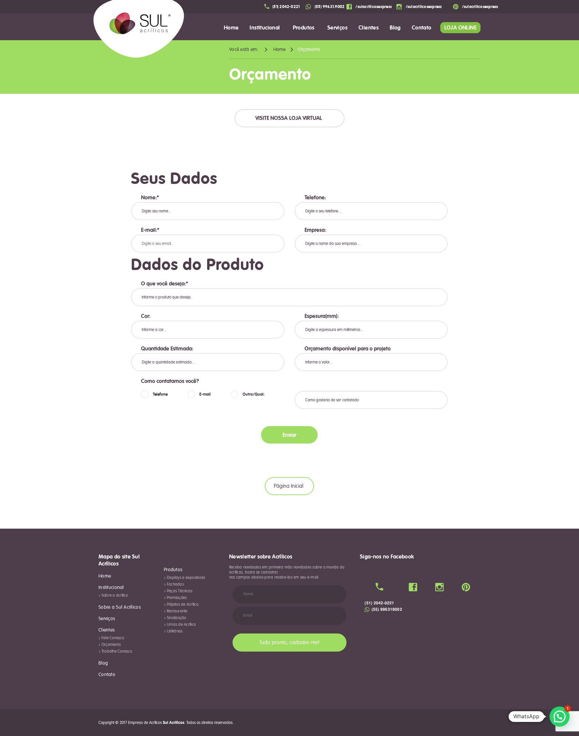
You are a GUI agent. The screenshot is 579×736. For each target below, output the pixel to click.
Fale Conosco (113, 638)
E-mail (205, 394)
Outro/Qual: (253, 394)
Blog (395, 27)
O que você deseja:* (164, 283)
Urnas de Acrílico (181, 624)
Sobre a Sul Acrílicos (120, 607)
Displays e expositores (186, 577)
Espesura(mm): (322, 316)
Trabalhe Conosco (117, 651)
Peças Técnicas (179, 591)
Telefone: (315, 197)
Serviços (337, 27)
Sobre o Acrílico (115, 595)
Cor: (145, 316)
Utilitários (175, 631)
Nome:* (150, 197)
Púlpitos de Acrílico (182, 604)
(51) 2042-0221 (286, 6)
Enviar (289, 435)
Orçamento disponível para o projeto (348, 348)
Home (231, 27)
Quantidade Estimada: (167, 348)
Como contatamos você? (170, 381)
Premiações (177, 597)
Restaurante (177, 611)
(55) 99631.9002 (329, 6)
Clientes (369, 27)
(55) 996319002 (386, 609)
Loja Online (460, 27)
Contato (107, 674)
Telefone (160, 394)
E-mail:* (150, 230)
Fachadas (175, 584)
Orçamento (111, 644)
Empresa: (315, 230)
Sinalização (176, 617)
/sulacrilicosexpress (373, 6)
